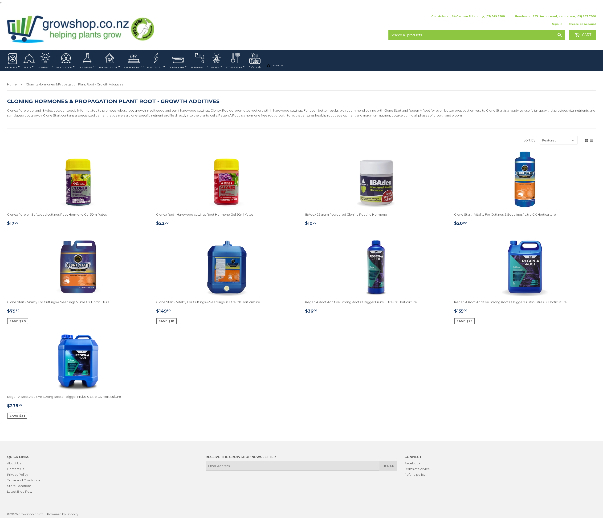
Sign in (557, 24)
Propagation (108, 67)
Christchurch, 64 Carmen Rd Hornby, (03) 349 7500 (468, 16)
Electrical (155, 67)
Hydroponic (132, 67)
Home (12, 84)
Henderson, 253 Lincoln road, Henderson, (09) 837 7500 (555, 16)
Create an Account (582, 24)
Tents (28, 67)
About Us (14, 463)
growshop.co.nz (30, 514)
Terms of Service (417, 469)
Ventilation (64, 67)
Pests (215, 67)
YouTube (255, 66)
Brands (277, 65)
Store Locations (19, 486)
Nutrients (86, 67)
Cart (586, 35)
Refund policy (414, 474)
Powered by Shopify (62, 514)
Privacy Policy (17, 474)
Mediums (11, 67)
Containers (177, 67)
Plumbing (198, 67)
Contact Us (15, 469)
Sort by (529, 140)
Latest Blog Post (19, 491)
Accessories (234, 67)
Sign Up (388, 466)
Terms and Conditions (23, 480)
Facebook (412, 463)
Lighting (44, 67)
